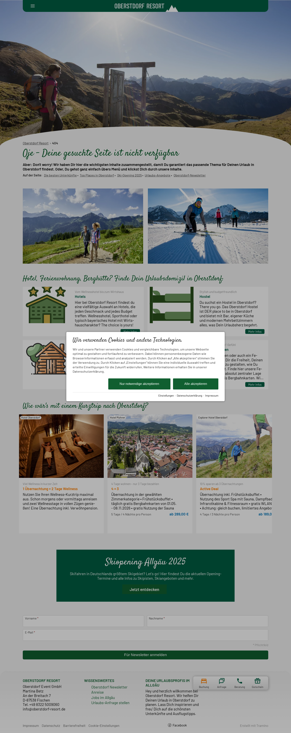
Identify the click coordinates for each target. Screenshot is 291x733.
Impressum (211, 395)
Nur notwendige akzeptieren (139, 384)
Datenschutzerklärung (189, 395)
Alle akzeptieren (195, 384)
